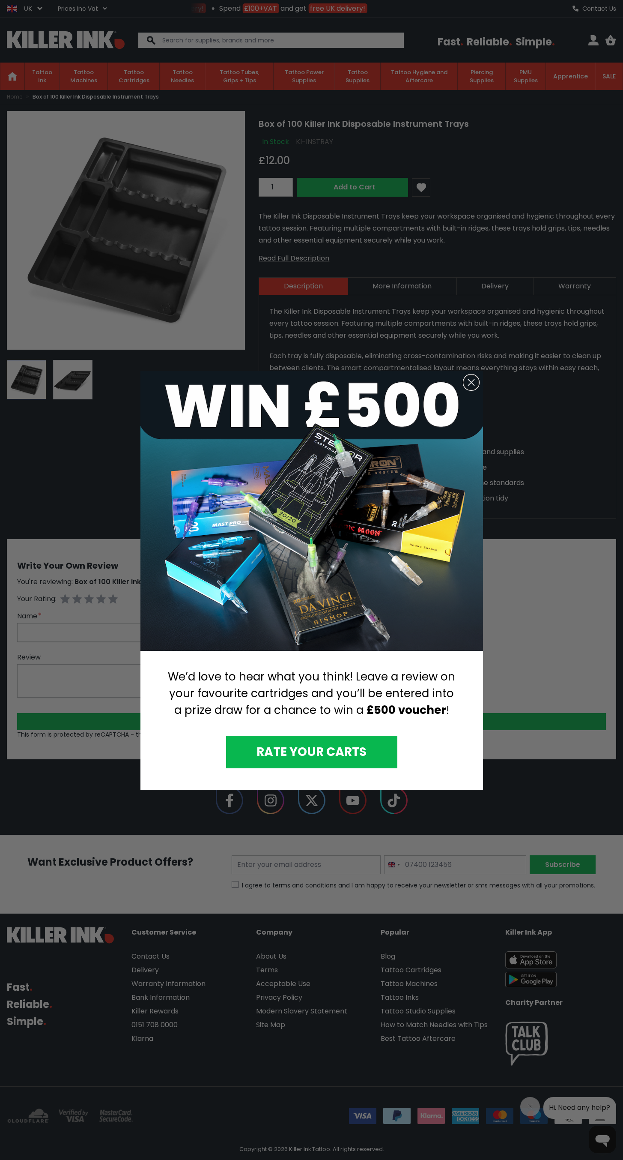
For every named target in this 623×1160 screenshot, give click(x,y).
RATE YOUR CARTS (311, 751)
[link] (311, 511)
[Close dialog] (471, 382)
